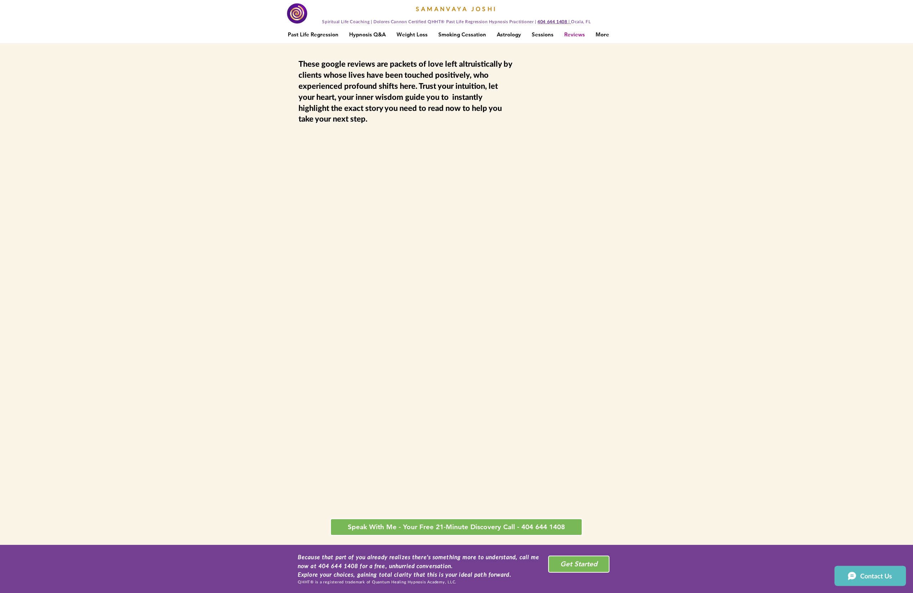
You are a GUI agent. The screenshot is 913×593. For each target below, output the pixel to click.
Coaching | (361, 21)
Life (345, 21)
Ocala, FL (581, 21)
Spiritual (331, 21)
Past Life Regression (467, 21)
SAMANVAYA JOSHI (456, 8)
